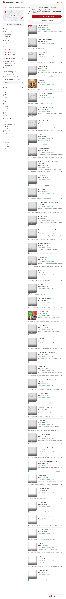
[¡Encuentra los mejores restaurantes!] (11, 2)
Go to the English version (46, 16)
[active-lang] (58, 2)
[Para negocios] (22, 2)
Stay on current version (46, 20)
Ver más (5, 43)
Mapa (14, 15)
